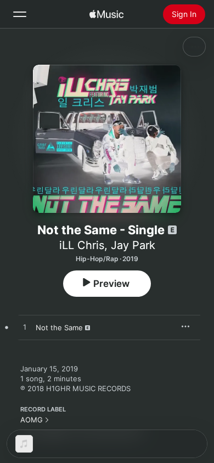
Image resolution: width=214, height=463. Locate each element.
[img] (106, 14)
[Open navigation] (20, 14)
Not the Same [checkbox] (59, 327)
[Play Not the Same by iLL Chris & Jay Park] (25, 327)
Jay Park (133, 245)
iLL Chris (81, 245)
